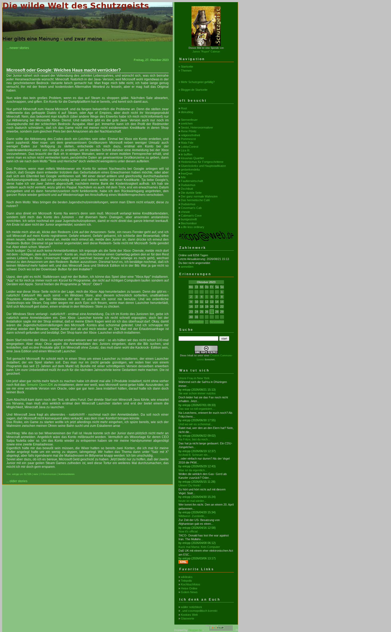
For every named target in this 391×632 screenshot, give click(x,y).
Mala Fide (187, 142)
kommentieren (66, 474)
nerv (36, 474)
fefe (183, 177)
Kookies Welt (189, 614)
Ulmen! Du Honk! (189, 485)
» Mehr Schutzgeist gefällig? (196, 82)
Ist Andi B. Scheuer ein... (194, 454)
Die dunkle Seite (191, 192)
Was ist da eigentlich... (192, 470)
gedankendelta (190, 169)
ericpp (15, 474)
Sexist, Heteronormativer (197, 127)
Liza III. (185, 150)
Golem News (189, 592)
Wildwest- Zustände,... (192, 516)
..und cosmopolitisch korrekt (199, 610)
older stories (18, 481)
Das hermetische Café (195, 200)
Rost (184, 108)
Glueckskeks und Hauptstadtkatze (203, 165)
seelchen (187, 123)
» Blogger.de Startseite (192, 89)
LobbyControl (189, 146)
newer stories (19, 48)
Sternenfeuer (189, 119)
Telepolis (186, 580)
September (196, 321)
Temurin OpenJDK (39, 385)
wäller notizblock (191, 607)
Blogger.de (195, 630)
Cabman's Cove (191, 215)
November (217, 321)
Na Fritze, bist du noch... (194, 439)
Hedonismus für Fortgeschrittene (202, 161)
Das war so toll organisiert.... (196, 408)
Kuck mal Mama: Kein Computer (199, 546)
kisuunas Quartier (192, 158)
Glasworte (187, 618)
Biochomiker (189, 223)
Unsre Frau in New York (194, 378)
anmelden (187, 266)
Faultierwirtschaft (192, 181)
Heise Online (189, 588)
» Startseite (185, 66)
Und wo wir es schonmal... (195, 424)
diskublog (187, 112)
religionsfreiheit (190, 135)
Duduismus (188, 185)
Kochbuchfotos (190, 584)
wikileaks (187, 577)
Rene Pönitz (189, 131)
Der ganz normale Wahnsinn (199, 196)
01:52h (27, 474)
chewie (185, 211)
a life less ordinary (192, 227)
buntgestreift (189, 219)
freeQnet (186, 173)
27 (211, 311)
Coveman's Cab (191, 207)
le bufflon (186, 154)
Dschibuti (187, 188)
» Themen (185, 70)
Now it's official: (188, 531)
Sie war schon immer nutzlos (197, 393)
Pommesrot (188, 139)
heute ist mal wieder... (192, 500)
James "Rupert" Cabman (206, 51)
